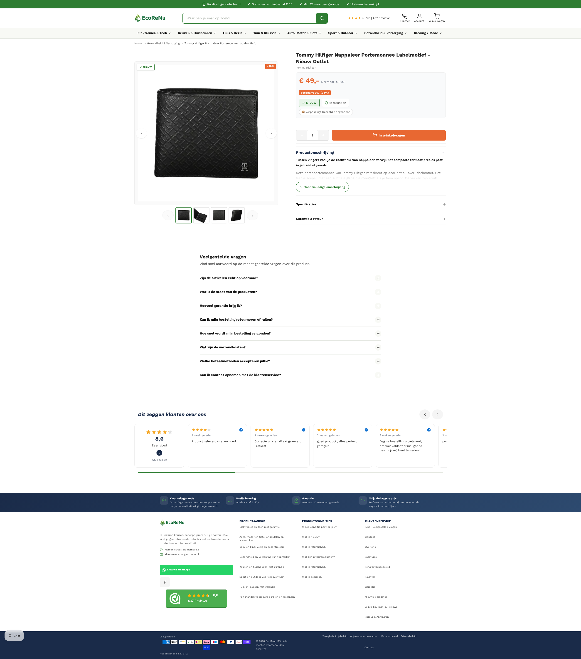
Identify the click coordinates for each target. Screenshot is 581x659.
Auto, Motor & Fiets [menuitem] (302, 33)
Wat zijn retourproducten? (318, 556)
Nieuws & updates (376, 596)
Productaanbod (252, 521)
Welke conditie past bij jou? (319, 526)
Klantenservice (378, 521)
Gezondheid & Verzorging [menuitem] (383, 33)
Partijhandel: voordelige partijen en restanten (267, 596)
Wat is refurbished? (314, 546)
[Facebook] (165, 582)
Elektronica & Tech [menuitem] (152, 33)
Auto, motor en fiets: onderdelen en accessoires (261, 538)
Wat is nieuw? (311, 536)
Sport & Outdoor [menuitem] (340, 33)
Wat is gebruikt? (312, 576)
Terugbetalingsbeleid (377, 566)
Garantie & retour (309, 218)
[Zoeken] (321, 18)
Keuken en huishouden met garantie (261, 566)
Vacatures (371, 556)
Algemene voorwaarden (364, 636)
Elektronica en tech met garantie (259, 526)
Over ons (370, 546)
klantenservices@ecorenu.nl (182, 554)
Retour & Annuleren (377, 616)
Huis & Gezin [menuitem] (232, 33)
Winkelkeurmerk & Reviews (381, 606)
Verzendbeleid (389, 636)
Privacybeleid (408, 636)
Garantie (370, 586)
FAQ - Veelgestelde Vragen (381, 526)
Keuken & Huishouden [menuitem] (195, 33)
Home (138, 43)
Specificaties (306, 204)
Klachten (370, 576)
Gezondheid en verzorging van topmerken (264, 556)
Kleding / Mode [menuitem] (426, 33)
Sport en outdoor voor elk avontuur (261, 576)
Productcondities (317, 521)
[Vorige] (424, 414)
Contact (370, 536)
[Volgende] (437, 414)
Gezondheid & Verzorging (163, 43)
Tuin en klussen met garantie (257, 586)
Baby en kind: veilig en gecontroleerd (262, 546)
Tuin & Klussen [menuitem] (264, 33)
